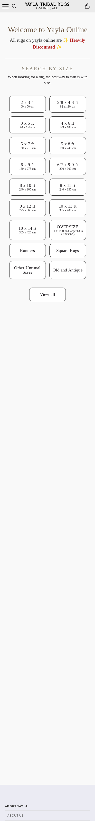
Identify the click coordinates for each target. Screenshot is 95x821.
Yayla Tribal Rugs (47, 6)
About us (15, 816)
